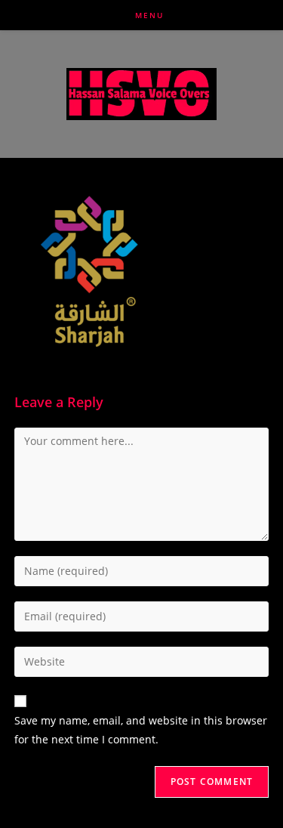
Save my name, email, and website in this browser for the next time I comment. (140, 729)
